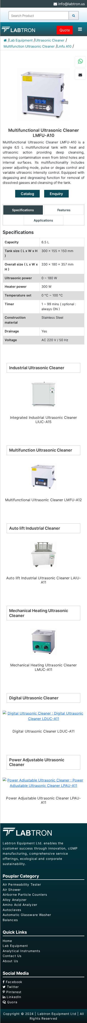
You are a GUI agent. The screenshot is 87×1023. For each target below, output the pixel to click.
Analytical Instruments (21, 951)
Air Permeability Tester (22, 884)
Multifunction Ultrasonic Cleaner (29, 46)
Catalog (27, 193)
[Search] (73, 15)
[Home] (5, 40)
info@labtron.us (71, 4)
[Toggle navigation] (79, 29)
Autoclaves (12, 910)
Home (7, 941)
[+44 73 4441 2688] (80, 62)
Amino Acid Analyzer (20, 905)
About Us (10, 961)
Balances (10, 920)
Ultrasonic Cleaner (49, 40)
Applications (43, 220)
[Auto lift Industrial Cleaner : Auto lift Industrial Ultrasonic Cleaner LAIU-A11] (43, 554)
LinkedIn (13, 997)
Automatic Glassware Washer (27, 915)
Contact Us (12, 956)
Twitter (12, 987)
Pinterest (13, 992)
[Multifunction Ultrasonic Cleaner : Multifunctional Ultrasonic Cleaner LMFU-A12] (43, 476)
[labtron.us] (19, 29)
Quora (11, 1002)
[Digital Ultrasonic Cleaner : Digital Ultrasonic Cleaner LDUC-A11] (43, 715)
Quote (65, 30)
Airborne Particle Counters (25, 894)
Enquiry (56, 193)
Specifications (23, 210)
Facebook (13, 982)
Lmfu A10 (64, 46)
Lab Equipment (21, 40)
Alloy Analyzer (15, 900)
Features (63, 210)
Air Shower (12, 889)
